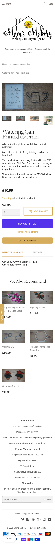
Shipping (7, 198)
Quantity (6, 205)
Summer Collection (21, 64)
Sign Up (47, 499)
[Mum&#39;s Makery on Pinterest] (33, 519)
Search (17, 514)
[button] (27, 240)
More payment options (27, 232)
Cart (50, 4)
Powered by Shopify (37, 528)
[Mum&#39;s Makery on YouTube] (49, 519)
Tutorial (37, 252)
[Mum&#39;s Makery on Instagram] (44, 519)
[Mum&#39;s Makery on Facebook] (27, 519)
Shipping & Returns (31, 514)
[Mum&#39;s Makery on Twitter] (22, 519)
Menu (8, 4)
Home (4, 64)
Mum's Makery (20, 528)
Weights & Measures (12, 252)
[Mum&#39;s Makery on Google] (39, 519)
